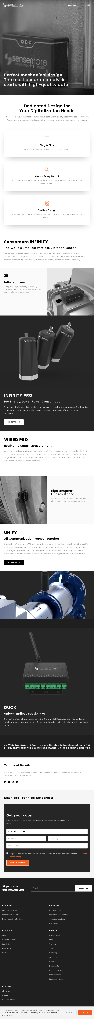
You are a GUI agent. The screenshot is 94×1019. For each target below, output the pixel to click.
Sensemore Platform (10, 914)
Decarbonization (56, 910)
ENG (85, 5)
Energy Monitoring (56, 923)
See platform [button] (14, 422)
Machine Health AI (9, 910)
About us (6, 991)
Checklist (53, 961)
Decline (69, 1013)
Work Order (53, 957)
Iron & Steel (6, 944)
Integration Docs (56, 979)
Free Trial (72, 5)
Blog (51, 940)
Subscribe (83, 888)
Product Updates (56, 970)
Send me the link (17, 863)
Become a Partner (9, 1000)
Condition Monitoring (57, 919)
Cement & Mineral (9, 940)
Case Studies (54, 935)
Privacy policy (8, 1015)
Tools (51, 948)
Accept (84, 1013)
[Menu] (88, 5)
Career (5, 995)
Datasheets (54, 966)
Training (52, 944)
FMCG (4, 953)
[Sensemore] (13, 5)
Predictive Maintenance (58, 914)
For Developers (55, 975)
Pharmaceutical (8, 948)
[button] (5, 782)
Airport (5, 935)
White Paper (54, 953)
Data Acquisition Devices (12, 919)
